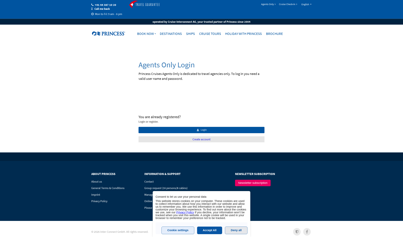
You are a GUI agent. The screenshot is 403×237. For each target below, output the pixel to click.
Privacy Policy (99, 201)
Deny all (236, 230)
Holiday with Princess (243, 34)
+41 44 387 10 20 (105, 5)
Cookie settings (177, 230)
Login (204, 129)
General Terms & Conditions (108, 188)
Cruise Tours (210, 34)
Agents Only (267, 4)
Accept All (209, 230)
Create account (201, 139)
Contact (149, 181)
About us (96, 181)
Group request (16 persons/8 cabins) (165, 188)
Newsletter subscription (252, 182)
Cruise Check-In (287, 4)
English (305, 4)
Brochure (274, 34)
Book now (145, 34)
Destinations (171, 34)
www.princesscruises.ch (111, 33)
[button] (297, 232)
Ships (190, 34)
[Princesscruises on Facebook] (307, 232)
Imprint (95, 194)
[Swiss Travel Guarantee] (144, 5)
